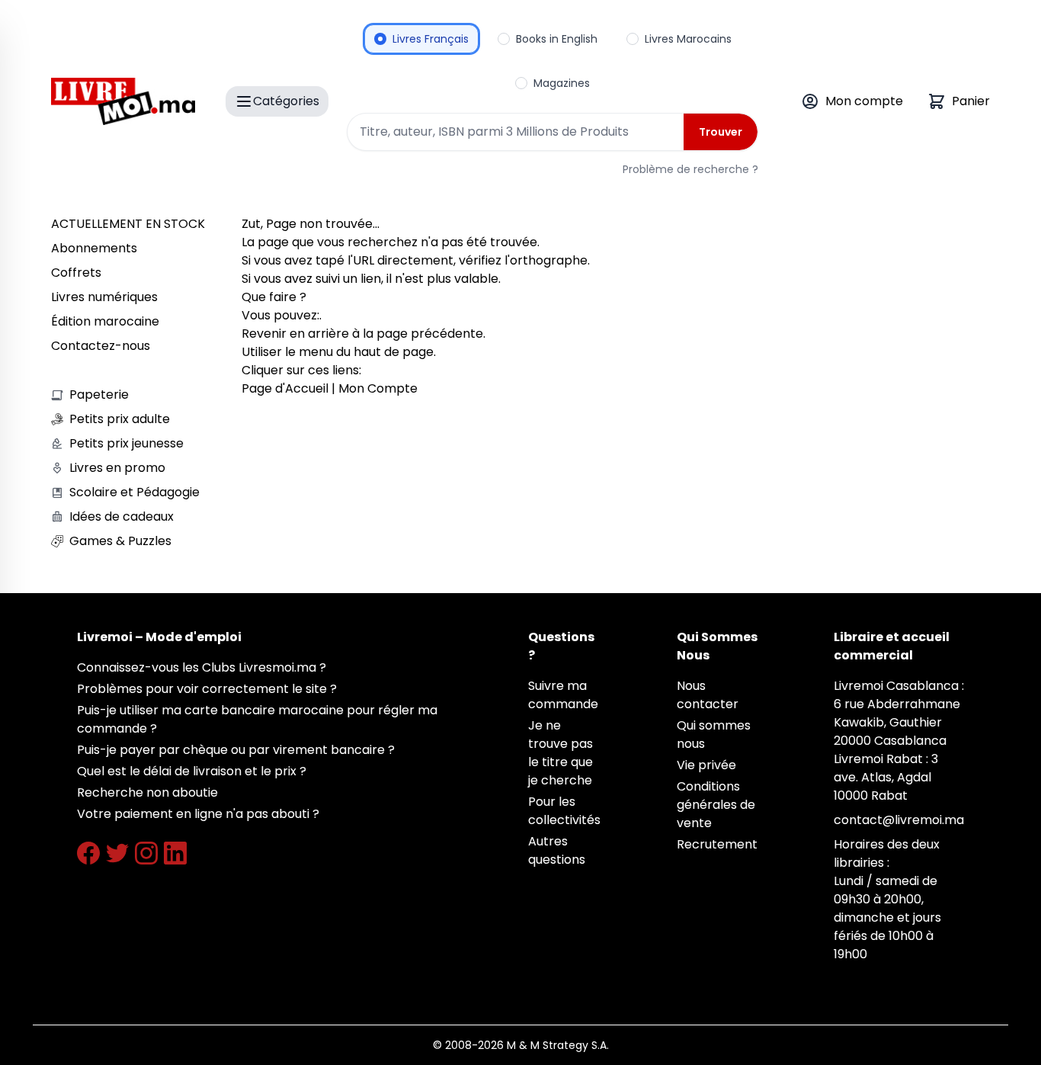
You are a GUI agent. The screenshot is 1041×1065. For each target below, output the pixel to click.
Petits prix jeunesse (126, 443)
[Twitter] (117, 853)
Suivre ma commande (563, 695)
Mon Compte (378, 388)
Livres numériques (104, 297)
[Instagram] (146, 853)
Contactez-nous (100, 345)
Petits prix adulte (119, 419)
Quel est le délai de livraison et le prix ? (191, 771)
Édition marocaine (105, 321)
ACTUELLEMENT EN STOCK (128, 224)
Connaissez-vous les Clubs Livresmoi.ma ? (201, 667)
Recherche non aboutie (147, 792)
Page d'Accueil (285, 388)
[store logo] (123, 101)
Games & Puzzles (120, 541)
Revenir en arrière (295, 333)
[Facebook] (88, 853)
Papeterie (99, 394)
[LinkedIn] (175, 853)
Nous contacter (707, 695)
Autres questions (556, 850)
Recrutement (717, 844)
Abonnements (94, 248)
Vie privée (706, 765)
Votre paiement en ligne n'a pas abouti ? (198, 814)
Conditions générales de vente (716, 805)
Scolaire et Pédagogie (134, 492)
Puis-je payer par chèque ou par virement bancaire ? (236, 750)
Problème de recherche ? (690, 169)
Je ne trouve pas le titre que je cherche (560, 753)
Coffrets (76, 272)
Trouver (720, 132)
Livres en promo (117, 467)
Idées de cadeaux (121, 516)
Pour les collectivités (564, 811)
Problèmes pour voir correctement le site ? (207, 689)
